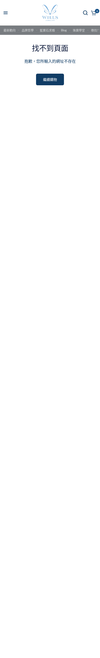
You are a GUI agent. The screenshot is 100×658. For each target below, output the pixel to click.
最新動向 (9, 30)
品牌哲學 (28, 30)
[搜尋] (85, 13)
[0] (93, 13)
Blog (64, 30)
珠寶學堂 (79, 30)
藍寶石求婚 (47, 30)
